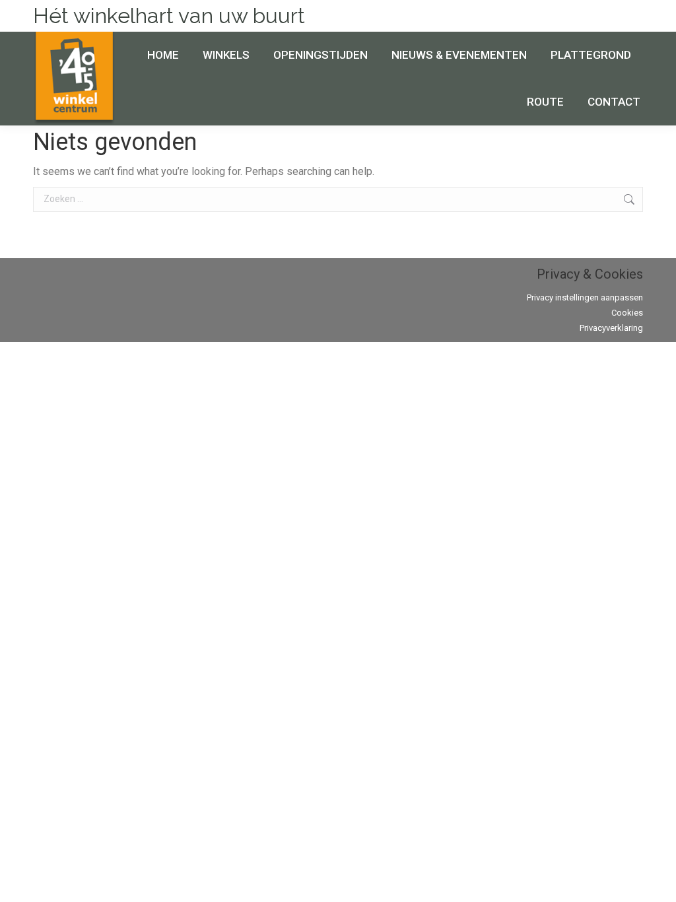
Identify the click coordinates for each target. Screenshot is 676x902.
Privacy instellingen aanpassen (585, 297)
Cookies (627, 313)
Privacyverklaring (611, 328)
